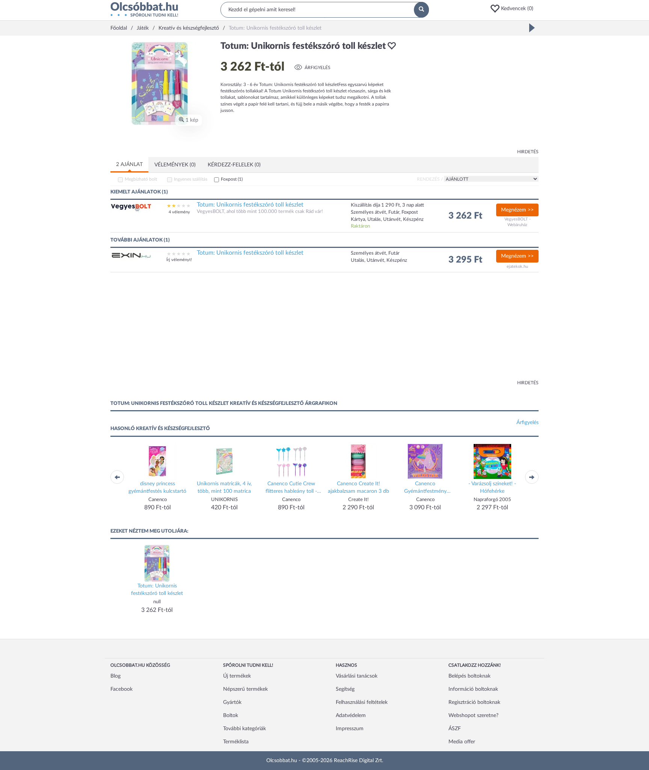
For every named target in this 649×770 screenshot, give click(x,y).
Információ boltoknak (473, 689)
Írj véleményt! (179, 260)
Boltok (230, 715)
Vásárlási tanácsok (356, 676)
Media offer (461, 741)
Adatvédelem (351, 715)
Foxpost (232, 179)
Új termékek (237, 676)
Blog (115, 676)
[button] (514, 8)
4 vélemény (179, 212)
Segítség (345, 689)
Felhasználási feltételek (362, 702)
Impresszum (350, 728)
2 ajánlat (129, 164)
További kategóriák (244, 728)
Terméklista (236, 741)
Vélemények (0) (175, 165)
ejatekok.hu (517, 266)
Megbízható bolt (141, 179)
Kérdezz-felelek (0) (234, 165)
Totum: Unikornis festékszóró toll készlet (250, 205)
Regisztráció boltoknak (474, 702)
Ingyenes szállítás (190, 179)
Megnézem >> (517, 210)
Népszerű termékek (245, 689)
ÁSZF (454, 728)
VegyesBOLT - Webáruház (517, 222)
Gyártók (232, 702)
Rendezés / (430, 179)
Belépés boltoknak (469, 676)
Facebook (121, 689)
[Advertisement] (471, 93)
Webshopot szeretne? (473, 715)
